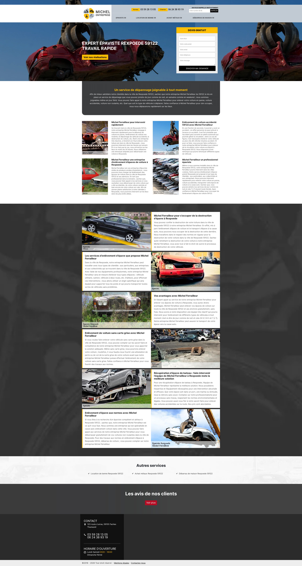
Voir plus (151, 502)
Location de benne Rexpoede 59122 (107, 473)
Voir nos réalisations (95, 57)
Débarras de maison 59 (203, 18)
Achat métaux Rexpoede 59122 (149, 473)
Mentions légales (121, 563)
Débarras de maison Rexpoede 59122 (196, 473)
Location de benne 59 (146, 18)
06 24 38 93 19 (172, 9)
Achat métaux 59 (174, 18)
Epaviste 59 (121, 18)
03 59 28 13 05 (144, 9)
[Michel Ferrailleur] (96, 13)
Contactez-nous (138, 563)
